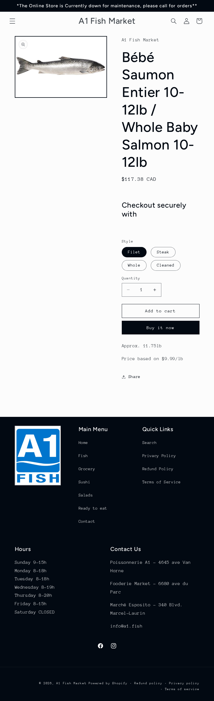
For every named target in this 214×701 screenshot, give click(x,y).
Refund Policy (158, 469)
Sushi (85, 482)
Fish (83, 455)
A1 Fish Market (71, 683)
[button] (12, 21)
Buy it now (161, 327)
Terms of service (182, 689)
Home (83, 442)
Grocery (87, 469)
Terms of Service (161, 482)
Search (149, 442)
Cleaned (165, 265)
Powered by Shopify (108, 683)
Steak (163, 252)
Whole (134, 265)
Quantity (131, 278)
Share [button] (134, 376)
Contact (87, 521)
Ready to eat (93, 508)
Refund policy (148, 683)
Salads (86, 495)
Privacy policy (184, 683)
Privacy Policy (159, 455)
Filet (134, 252)
